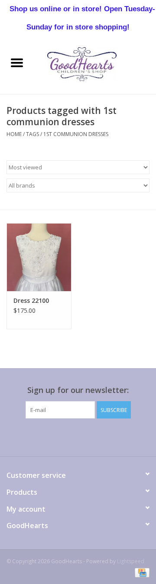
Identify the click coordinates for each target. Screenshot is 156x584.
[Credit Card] (141, 572)
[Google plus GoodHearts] (62, 436)
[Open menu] (17, 62)
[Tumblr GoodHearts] (109, 436)
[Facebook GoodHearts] (31, 436)
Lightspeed (130, 561)
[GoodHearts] (95, 63)
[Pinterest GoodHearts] (78, 436)
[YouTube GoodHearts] (94, 436)
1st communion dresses (75, 134)
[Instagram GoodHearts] (125, 436)
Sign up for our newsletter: (78, 390)
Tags (32, 134)
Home (14, 134)
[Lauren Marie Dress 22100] (39, 257)
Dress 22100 (31, 300)
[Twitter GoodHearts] (47, 436)
